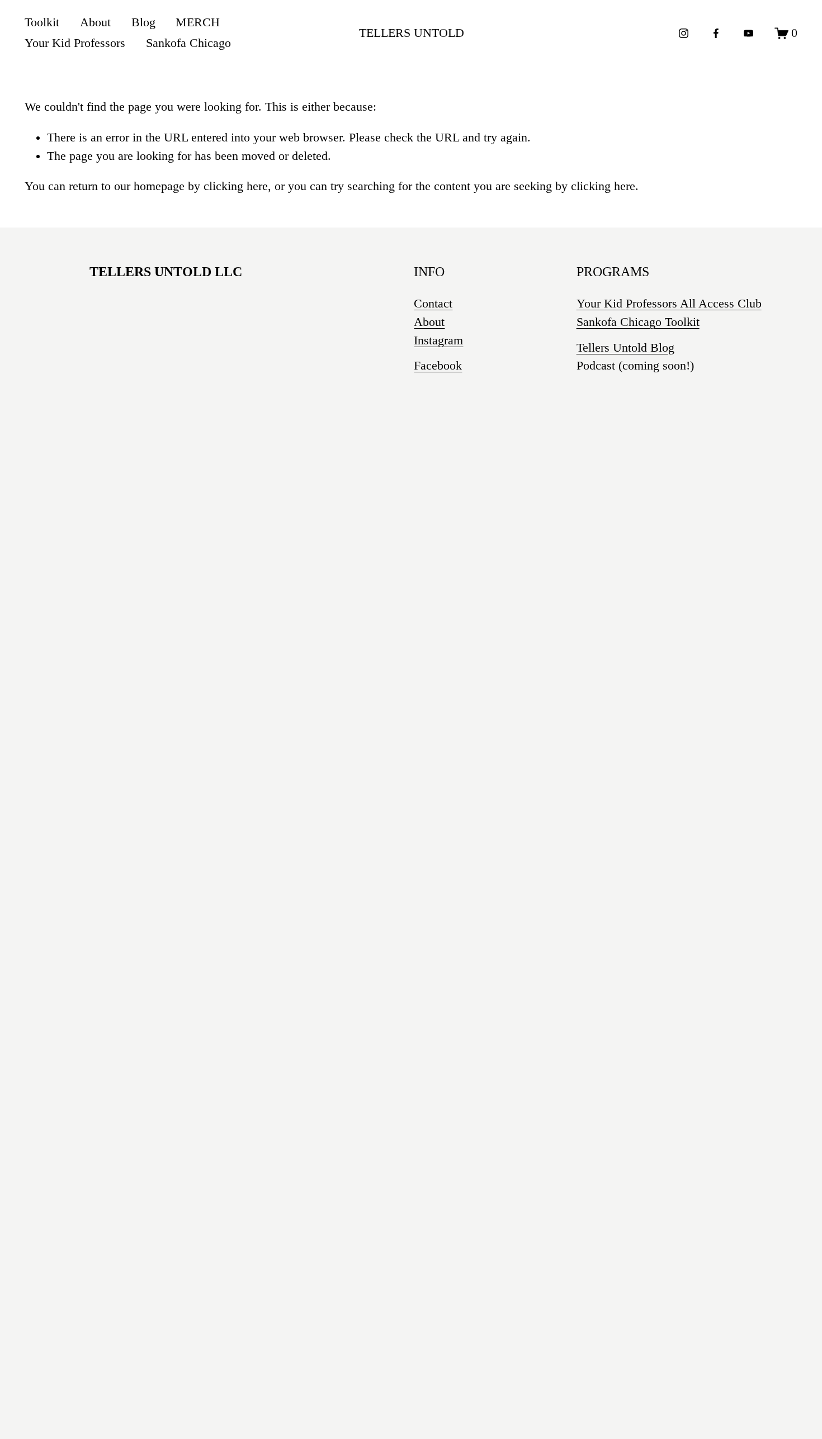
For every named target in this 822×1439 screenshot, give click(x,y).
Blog (143, 22)
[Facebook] (716, 33)
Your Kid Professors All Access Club (669, 303)
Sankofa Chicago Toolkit (638, 322)
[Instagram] (683, 33)
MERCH (198, 22)
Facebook (438, 365)
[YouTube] (748, 33)
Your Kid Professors (75, 43)
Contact (433, 303)
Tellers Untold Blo (622, 347)
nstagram (440, 340)
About (95, 22)
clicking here (236, 186)
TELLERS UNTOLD (411, 33)
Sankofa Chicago (188, 43)
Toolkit (42, 22)
